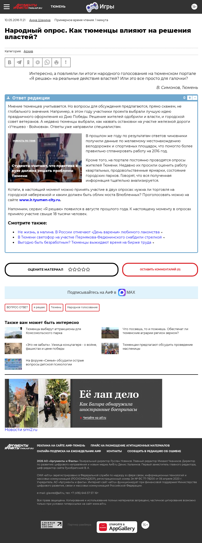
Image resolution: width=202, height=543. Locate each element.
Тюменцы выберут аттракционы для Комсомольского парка (53, 331)
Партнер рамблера (79, 524)
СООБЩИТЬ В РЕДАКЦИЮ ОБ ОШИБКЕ (154, 451)
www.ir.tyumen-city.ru (39, 200)
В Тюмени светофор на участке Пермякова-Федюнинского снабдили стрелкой (90, 237)
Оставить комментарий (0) (160, 269)
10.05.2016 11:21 (15, 20)
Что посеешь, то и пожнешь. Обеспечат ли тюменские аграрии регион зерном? (155, 331)
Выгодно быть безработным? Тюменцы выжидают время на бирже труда (84, 242)
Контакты (114, 451)
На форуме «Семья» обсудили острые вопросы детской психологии (55, 362)
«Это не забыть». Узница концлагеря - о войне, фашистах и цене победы (61, 346)
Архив (28, 51)
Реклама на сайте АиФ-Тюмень (61, 445)
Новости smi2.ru (21, 429)
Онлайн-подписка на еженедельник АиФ (69, 451)
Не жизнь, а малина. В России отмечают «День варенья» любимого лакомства (89, 232)
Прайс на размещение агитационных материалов (130, 445)
